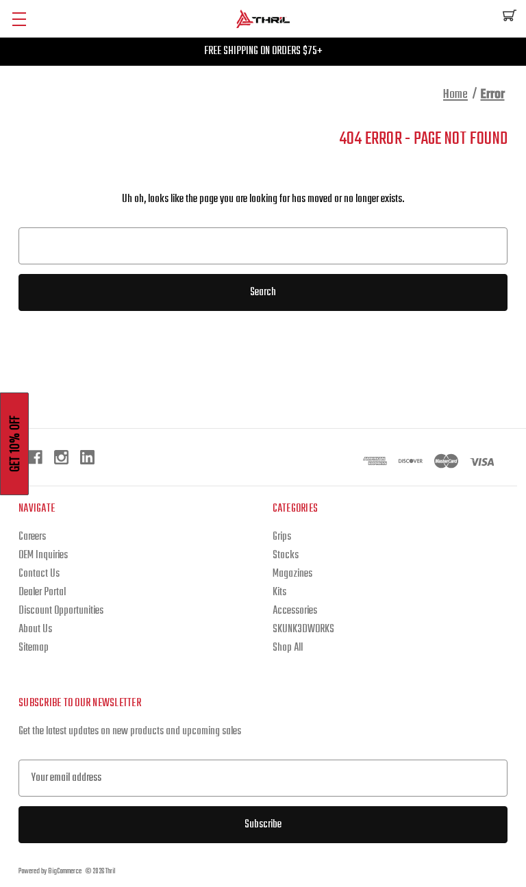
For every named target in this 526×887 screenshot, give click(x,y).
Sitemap (33, 648)
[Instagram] (61, 457)
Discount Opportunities (60, 611)
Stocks (286, 555)
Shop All (288, 648)
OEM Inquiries (43, 555)
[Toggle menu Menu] (19, 19)
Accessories (295, 611)
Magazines (292, 574)
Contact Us (39, 574)
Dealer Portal (42, 592)
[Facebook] (35, 457)
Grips (282, 537)
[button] (14, 443)
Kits (279, 592)
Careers (32, 537)
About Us (35, 629)
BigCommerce (65, 871)
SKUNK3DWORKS (303, 629)
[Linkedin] (87, 457)
